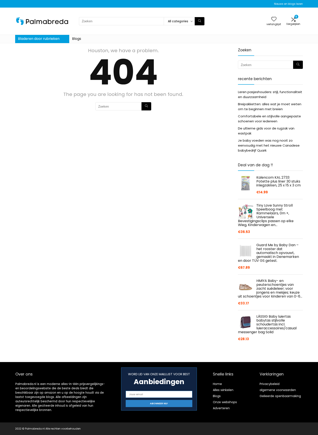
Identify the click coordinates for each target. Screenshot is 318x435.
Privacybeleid (269, 384)
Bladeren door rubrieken (38, 38)
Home (217, 384)
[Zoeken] (199, 21)
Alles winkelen (223, 390)
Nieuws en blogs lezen (288, 4)
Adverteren (221, 408)
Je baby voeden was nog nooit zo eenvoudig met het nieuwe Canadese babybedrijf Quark (269, 145)
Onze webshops (225, 402)
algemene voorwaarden (278, 390)
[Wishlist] (273, 19)
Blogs (76, 38)
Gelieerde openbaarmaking (280, 396)
